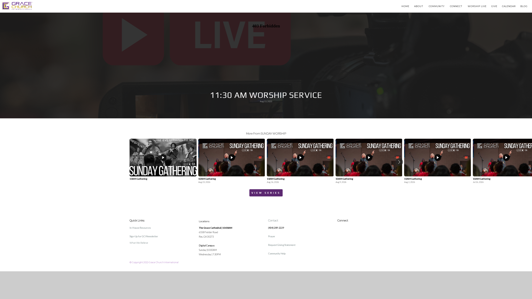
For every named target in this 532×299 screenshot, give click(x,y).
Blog (524, 6)
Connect (456, 6)
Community (437, 6)
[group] (163, 162)
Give (494, 6)
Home (405, 6)
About (419, 6)
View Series (266, 192)
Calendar (509, 6)
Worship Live (477, 6)
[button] (399, 162)
